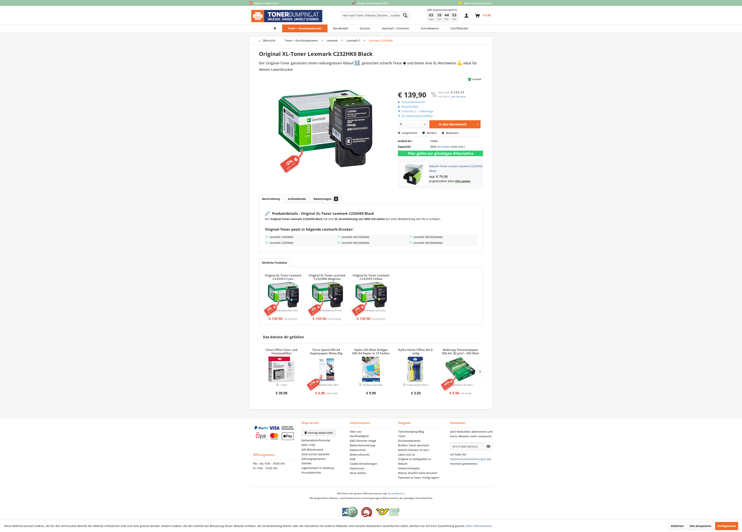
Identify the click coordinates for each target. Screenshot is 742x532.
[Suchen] (405, 15)
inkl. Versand (458, 96)
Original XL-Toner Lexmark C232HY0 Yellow (371, 277)
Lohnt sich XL (406, 454)
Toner (402, 436)
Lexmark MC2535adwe (428, 237)
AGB (352, 459)
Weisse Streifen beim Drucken (417, 473)
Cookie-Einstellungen (363, 464)
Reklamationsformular (315, 440)
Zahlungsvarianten (313, 459)
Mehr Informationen (479, 526)
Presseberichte (311, 472)
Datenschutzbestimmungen (468, 459)
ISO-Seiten (443, 146)
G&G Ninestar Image (363, 440)
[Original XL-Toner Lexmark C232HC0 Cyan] (283, 295)
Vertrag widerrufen (320, 433)
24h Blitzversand (312, 449)
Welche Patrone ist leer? (413, 450)
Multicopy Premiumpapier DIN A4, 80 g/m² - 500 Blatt (460, 351)
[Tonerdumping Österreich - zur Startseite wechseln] (286, 16)
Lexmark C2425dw (281, 237)
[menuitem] (361, 15)
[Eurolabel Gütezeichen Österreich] (350, 512)
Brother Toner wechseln (413, 445)
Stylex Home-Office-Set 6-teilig (416, 351)
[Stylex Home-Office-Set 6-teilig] (415, 369)
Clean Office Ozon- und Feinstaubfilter (281, 351)
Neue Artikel (358, 473)
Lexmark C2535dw (281, 243)
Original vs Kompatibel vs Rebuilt (414, 461)
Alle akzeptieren (700, 526)
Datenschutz (358, 450)
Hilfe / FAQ (308, 445)
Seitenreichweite (409, 468)
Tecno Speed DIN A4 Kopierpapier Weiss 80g (326, 351)
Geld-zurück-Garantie (315, 454)
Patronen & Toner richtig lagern (418, 477)
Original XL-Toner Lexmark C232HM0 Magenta (327, 277)
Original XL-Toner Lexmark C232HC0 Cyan (283, 277)
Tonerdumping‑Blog (411, 431)
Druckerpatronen (409, 440)
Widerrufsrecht (359, 454)
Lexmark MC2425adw (355, 243)
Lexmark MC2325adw (355, 237)
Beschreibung (271, 199)
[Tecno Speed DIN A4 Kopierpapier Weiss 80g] (326, 369)
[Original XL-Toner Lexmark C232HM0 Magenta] (327, 295)
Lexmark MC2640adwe (428, 243)
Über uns (356, 431)
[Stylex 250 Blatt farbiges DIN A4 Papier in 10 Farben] (371, 369)
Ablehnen (677, 526)
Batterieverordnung (362, 445)
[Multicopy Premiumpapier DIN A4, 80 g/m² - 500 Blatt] (460, 369)
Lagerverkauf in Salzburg (317, 468)
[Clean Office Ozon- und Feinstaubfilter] (281, 369)
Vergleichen (409, 133)
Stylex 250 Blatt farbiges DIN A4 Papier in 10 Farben (371, 351)
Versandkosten (396, 493)
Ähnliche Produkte (274, 262)
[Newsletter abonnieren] (488, 446)
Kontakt (306, 463)
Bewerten (452, 133)
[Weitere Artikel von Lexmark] (475, 79)
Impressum (357, 468)
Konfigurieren (726, 526)
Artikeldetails (297, 199)
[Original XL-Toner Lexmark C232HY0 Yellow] (371, 295)
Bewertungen (325, 199)
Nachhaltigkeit (359, 436)
